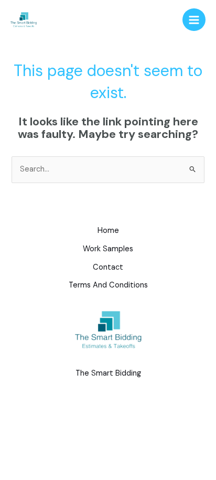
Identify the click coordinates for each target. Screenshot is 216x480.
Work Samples (108, 249)
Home (108, 231)
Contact (108, 267)
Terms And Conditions (108, 285)
